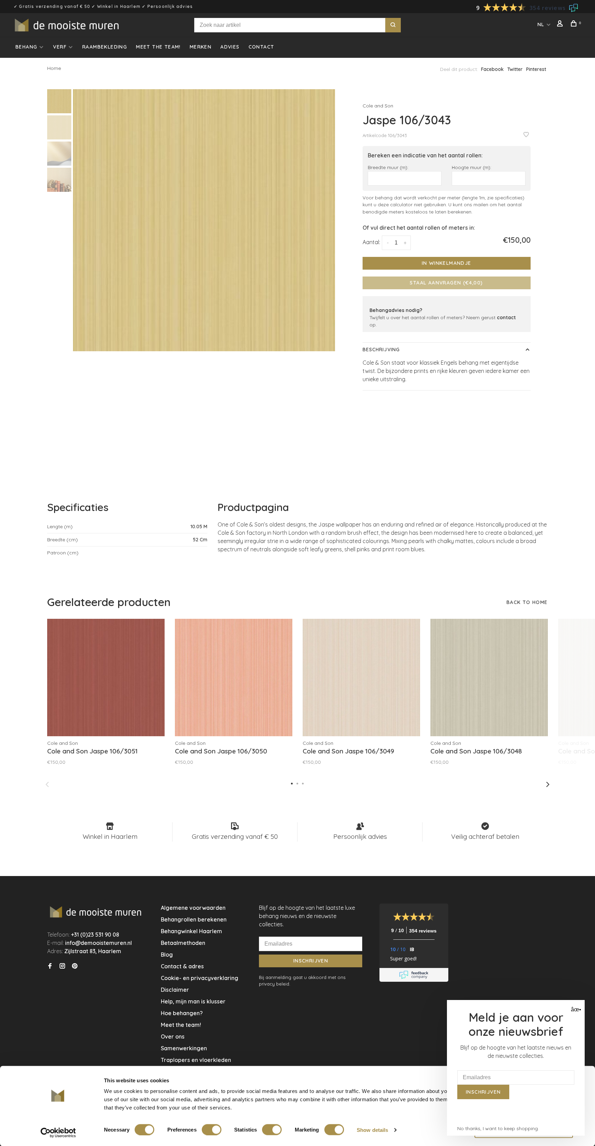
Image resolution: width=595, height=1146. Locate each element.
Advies (229, 47)
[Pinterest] (74, 966)
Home (54, 68)
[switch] (211, 1129)
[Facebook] (50, 966)
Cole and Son (378, 106)
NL (540, 24)
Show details (372, 1130)
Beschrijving (381, 349)
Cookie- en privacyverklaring (199, 978)
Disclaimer (175, 989)
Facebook (492, 69)
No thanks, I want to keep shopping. (498, 1128)
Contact (261, 47)
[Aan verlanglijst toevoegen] (526, 135)
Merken (200, 47)
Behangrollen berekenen (194, 919)
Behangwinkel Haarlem (191, 931)
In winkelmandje (446, 263)
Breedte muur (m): (388, 167)
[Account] (561, 24)
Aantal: (371, 242)
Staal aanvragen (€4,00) (446, 283)
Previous (47, 784)
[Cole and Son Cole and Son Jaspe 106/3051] (106, 677)
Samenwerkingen (184, 1048)
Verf (59, 47)
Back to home (527, 602)
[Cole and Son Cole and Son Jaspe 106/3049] (361, 677)
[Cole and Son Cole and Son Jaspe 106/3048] (489, 677)
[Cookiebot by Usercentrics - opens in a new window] (58, 1132)
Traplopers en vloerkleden (196, 1059)
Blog (167, 954)
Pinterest (536, 69)
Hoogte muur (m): (471, 167)
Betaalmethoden (183, 942)
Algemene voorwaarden (193, 907)
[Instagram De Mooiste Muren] (62, 966)
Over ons (173, 1036)
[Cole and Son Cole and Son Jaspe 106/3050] (233, 677)
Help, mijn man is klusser (193, 1001)
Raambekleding (104, 47)
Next (547, 784)
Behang (26, 47)
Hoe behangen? (182, 1013)
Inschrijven (310, 961)
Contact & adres (182, 966)
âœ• (575, 1009)
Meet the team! (158, 47)
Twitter (515, 69)
